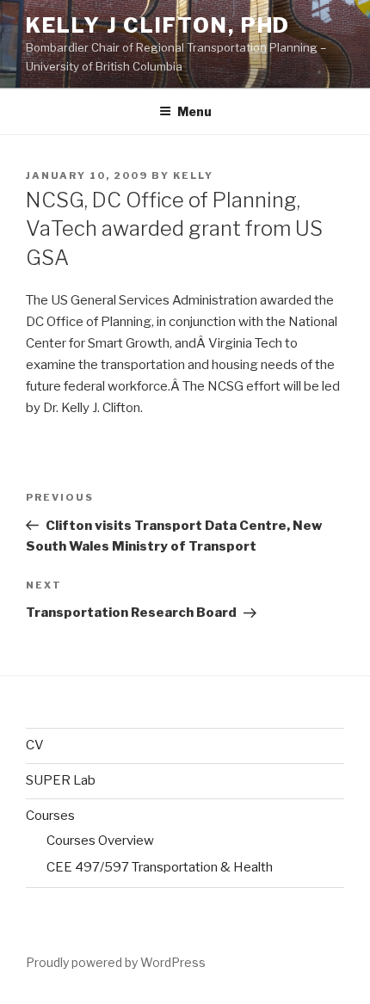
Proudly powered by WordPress (116, 962)
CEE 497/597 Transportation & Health (159, 867)
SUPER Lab (61, 780)
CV (35, 745)
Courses (50, 815)
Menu (194, 111)
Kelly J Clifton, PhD (158, 25)
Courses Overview (100, 840)
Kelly (193, 175)
